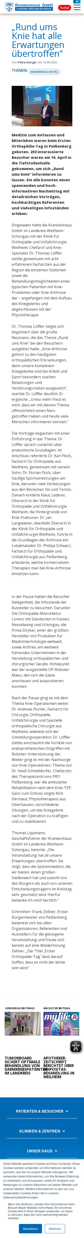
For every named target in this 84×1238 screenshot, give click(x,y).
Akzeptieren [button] (30, 1229)
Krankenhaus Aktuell (44, 71)
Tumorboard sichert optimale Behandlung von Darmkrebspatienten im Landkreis (26, 1066)
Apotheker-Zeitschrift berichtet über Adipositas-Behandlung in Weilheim (58, 1067)
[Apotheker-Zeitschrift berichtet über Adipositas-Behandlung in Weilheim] (61, 1032)
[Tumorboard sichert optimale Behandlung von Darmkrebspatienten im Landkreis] (23, 1032)
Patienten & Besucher (39, 1111)
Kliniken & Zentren (39, 1131)
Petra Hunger (27, 62)
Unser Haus (39, 1151)
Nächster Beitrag (57, 1008)
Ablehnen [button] (55, 1229)
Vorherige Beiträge (20, 1008)
